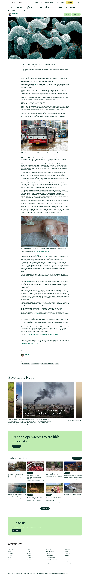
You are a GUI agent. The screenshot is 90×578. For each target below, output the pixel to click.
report (31, 182)
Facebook (67, 559)
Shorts (62, 2)
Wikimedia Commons (44, 154)
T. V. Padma (15, 13)
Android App (68, 563)
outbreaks (44, 185)
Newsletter (15, 530)
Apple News (68, 565)
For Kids (48, 553)
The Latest (10, 563)
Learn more (15, 446)
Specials (52, 2)
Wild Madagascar (50, 551)
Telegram (67, 561)
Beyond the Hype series (73, 420)
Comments (67, 14)
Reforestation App (50, 557)
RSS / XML (67, 567)
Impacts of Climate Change (47, 363)
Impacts (29, 555)
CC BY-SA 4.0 (51, 154)
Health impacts (35, 363)
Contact (29, 553)
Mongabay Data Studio (51, 563)
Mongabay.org (49, 555)
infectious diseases (35, 286)
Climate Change (25, 363)
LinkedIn (67, 551)
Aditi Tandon (28, 354)
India (18, 15)
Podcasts (47, 2)
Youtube (67, 555)
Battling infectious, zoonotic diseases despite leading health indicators (43, 334)
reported (37, 84)
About (28, 551)
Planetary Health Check (51, 559)
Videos (41, 2)
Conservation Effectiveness (52, 561)
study (38, 255)
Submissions (30, 559)
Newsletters (30, 557)
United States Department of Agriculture (30, 343)
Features (36, 2)
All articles (76, 458)
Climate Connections (23, 15)
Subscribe (69, 2)
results (28, 281)
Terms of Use (30, 561)
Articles (58, 2)
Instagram (67, 553)
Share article (76, 14)
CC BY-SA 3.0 (46, 251)
